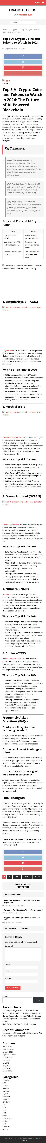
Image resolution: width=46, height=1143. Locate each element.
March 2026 (7, 1046)
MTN (4, 1113)
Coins (17, 877)
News (4, 1115)
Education (6, 1096)
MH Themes (23, 1141)
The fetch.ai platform (11, 437)
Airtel (4, 1083)
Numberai (6, 594)
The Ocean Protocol (10, 524)
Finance (5, 1099)
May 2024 (6, 1065)
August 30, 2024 (10, 49)
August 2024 (7, 1057)
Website (8, 978)
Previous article (23, 884)
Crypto (27, 877)
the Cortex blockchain (14, 659)
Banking (5, 1088)
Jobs (4, 1107)
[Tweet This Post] (23, 62)
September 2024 (9, 1054)
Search (5, 996)
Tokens (37, 877)
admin (23, 49)
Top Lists (6, 1126)
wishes (5, 1129)
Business (6, 1091)
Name (7, 964)
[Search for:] (23, 22)
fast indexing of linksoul (11, 1033)
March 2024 (7, 1071)
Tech (4, 1124)
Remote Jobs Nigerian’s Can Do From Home (20, 1010)
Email (7, 971)
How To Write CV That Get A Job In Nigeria (19, 1024)
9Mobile (5, 1080)
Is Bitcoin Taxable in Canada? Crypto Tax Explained (22, 901)
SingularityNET (8, 350)
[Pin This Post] (23, 68)
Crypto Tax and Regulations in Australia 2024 (22, 918)
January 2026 (7, 1052)
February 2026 (8, 1049)
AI (9, 877)
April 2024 (6, 1068)
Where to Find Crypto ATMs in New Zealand (23, 910)
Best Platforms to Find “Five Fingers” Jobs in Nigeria (23, 1013)
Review (5, 1121)
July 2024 (6, 1060)
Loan (4, 1110)
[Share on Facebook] (23, 56)
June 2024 (6, 1063)
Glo (3, 1104)
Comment (9, 946)
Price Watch (7, 1118)
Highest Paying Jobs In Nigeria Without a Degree (21, 1016)
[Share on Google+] (23, 73)
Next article (23, 887)
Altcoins (5, 1085)
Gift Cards (6, 1102)
